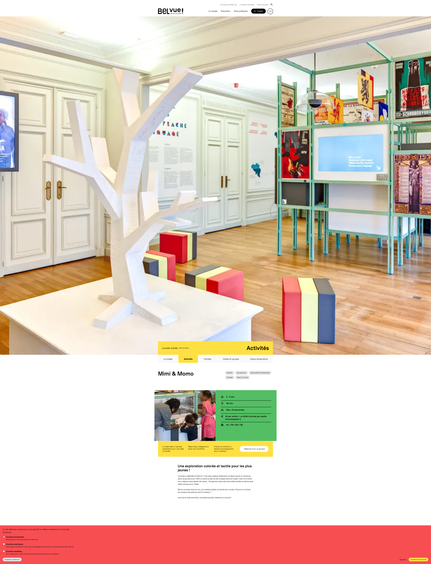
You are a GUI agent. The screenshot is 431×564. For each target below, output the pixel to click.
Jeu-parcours (241, 373)
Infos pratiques (241, 11)
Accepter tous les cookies (418, 559)
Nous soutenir (262, 5)
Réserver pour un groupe (254, 449)
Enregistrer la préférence (12, 559)
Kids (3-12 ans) (242, 377)
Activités (174, 348)
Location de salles (247, 5)
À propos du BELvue (228, 5)
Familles (207, 359)
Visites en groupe (231, 359)
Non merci (403, 559)
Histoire (229, 373)
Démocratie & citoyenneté (260, 373)
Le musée (213, 11)
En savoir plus (7, 532)
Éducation (225, 11)
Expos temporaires (259, 359)
